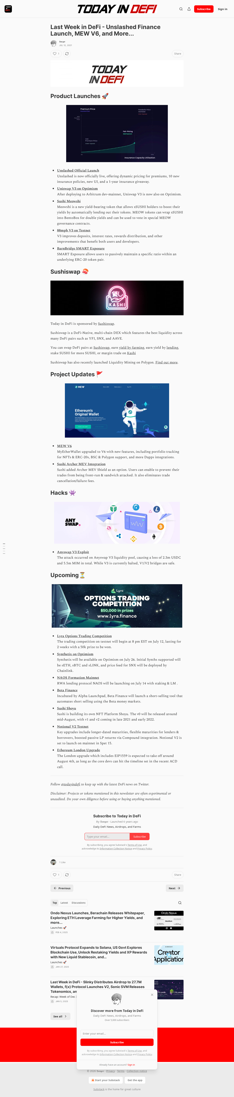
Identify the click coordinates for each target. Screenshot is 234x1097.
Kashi (131, 353)
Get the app (135, 1080)
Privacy (110, 1071)
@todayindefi (70, 784)
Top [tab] (55, 902)
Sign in (222, 9)
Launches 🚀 (58, 927)
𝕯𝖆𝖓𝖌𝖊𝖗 (62, 41)
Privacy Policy (144, 1054)
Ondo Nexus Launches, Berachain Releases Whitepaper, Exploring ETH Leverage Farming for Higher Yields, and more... (97, 918)
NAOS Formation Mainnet (78, 677)
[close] (152, 995)
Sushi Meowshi (69, 201)
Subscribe (204, 9)
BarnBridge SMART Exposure (81, 248)
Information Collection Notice (116, 1054)
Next (172, 888)
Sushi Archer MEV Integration (81, 464)
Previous (64, 888)
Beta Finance (67, 690)
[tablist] (69, 902)
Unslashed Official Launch (78, 170)
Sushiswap (106, 323)
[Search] (181, 9)
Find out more (166, 362)
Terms (120, 1071)
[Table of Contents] (4, 548)
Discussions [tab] (78, 902)
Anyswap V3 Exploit (73, 552)
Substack (98, 1089)
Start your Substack (107, 1080)
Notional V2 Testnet (72, 726)
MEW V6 (64, 446)
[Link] (45, 96)
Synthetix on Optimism (75, 654)
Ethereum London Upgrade (78, 750)
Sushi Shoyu (66, 708)
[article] (117, 925)
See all (57, 1016)
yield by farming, (132, 347)
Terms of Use (135, 1050)
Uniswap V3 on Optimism (77, 188)
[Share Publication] (189, 9)
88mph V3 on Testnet (73, 230)
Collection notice (137, 1071)
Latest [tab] (64, 902)
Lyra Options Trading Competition (84, 636)
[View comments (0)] (85, 937)
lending (172, 347)
